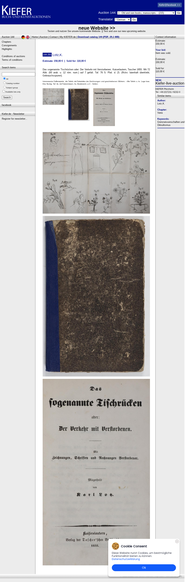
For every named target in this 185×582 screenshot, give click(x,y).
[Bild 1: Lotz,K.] (55, 97)
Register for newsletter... (14, 118)
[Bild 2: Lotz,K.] (80, 106)
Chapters (6, 41)
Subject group (12, 88)
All (7, 79)
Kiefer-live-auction (170, 83)
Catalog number (13, 83)
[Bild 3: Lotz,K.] (105, 108)
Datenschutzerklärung (126, 559)
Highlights (7, 49)
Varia (160, 112)
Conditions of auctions (13, 56)
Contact (54, 37)
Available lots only (12, 92)
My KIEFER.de (68, 37)
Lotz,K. (161, 103)
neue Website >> (96, 28)
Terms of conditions (12, 60)
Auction (44, 37)
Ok (144, 568)
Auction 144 (8, 37)
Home (35, 37)
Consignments (9, 45)
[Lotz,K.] (96, 212)
